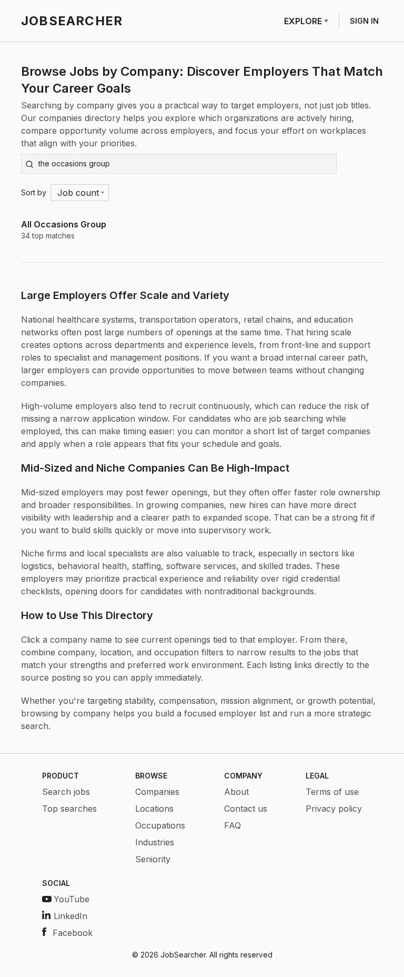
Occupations (160, 825)
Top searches (69, 808)
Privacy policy (334, 808)
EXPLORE (303, 21)
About (236, 791)
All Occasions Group (63, 224)
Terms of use (332, 791)
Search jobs (66, 791)
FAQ (232, 825)
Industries (154, 842)
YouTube (71, 899)
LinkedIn (70, 916)
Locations (154, 808)
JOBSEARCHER (72, 20)
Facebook (73, 933)
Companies (157, 791)
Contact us (245, 808)
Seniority (152, 859)
